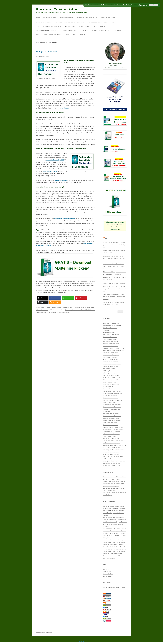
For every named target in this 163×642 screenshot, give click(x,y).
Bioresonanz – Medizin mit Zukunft (57, 9)
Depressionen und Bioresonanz (112, 364)
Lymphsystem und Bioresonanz (112, 404)
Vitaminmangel (66, 312)
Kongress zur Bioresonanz (110, 398)
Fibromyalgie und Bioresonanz (111, 377)
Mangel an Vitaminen (46, 51)
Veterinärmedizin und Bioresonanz (113, 456)
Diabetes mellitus (84, 26)
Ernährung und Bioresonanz (111, 375)
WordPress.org (107, 576)
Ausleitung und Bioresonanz (111, 344)
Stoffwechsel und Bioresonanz (83, 307)
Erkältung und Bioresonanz (110, 373)
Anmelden (106, 569)
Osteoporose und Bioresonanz (111, 418)
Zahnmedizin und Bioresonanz (111, 465)
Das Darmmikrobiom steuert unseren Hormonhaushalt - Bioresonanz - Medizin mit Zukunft (114, 508)
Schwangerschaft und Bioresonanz (113, 441)
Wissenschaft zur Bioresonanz (101, 30)
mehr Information (142, 4)
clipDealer (122, 587)
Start (38, 18)
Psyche (113, 22)
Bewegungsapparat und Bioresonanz (113, 350)
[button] (42, 298)
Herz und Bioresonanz (109, 389)
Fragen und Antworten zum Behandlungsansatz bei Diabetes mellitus (113, 513)
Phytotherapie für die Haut (110, 283)
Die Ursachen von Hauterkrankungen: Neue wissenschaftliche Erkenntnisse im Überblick (114, 297)
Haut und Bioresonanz (109, 386)
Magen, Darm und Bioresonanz (112, 407)
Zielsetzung (84, 30)
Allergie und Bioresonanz (110, 328)
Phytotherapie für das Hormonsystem (114, 250)
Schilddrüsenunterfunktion (98, 22)
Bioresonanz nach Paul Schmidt (81, 310)
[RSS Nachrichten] (107, 610)
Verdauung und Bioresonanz (111, 452)
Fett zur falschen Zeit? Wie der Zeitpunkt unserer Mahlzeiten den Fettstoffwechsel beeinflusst (114, 542)
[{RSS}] (107, 605)
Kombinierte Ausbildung (69, 30)
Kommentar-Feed (108, 574)
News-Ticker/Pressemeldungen (52, 34)
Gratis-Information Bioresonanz (87, 18)
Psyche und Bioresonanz (110, 422)
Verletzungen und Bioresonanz (111, 454)
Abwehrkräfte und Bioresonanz (112, 325)
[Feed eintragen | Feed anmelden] (106, 612)
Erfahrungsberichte (66, 18)
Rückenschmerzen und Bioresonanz (113, 427)
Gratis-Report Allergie (108, 18)
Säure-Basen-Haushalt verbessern (46, 30)
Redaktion (118, 30)
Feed (106, 238)
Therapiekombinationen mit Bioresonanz (114, 445)
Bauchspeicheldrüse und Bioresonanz (113, 348)
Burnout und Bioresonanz (110, 362)
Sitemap (81, 641)
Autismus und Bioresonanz (110, 346)
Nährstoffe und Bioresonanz (111, 413)
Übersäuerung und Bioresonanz (112, 447)
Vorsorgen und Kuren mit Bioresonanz (114, 461)
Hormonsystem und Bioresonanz (112, 393)
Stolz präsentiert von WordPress (44, 632)
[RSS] (104, 603)
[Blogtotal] (107, 601)
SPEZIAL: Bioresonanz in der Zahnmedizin (48, 26)
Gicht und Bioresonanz (109, 382)
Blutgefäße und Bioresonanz (111, 359)
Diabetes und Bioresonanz (110, 366)
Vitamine (59, 312)
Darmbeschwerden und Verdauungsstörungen (70, 22)
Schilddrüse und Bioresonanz (111, 434)
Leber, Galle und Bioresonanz (111, 402)
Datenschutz (83, 34)
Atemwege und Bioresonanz (111, 341)
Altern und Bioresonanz (109, 332)
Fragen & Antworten (49, 18)
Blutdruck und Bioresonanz (110, 357)
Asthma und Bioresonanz (110, 339)
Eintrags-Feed (107, 571)
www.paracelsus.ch (62, 108)
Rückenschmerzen (99, 26)
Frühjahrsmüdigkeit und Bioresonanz (113, 380)
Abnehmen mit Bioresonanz (111, 323)
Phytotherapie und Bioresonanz (112, 420)
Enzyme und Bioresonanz (110, 368)
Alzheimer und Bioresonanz (111, 334)
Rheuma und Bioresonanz (110, 425)
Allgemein (71, 307)
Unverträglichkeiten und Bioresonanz (113, 450)
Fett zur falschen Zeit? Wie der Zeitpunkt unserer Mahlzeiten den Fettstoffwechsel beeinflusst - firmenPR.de (114, 520)
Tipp (37, 34)
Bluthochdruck (70, 26)
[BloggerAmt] (107, 599)
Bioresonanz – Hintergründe (111, 355)
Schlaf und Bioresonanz (109, 436)
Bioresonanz (68, 310)
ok (153, 5)
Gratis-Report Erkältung (43, 22)
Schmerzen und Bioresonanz (111, 438)
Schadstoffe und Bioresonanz (111, 432)
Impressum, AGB (70, 34)
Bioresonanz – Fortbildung (110, 353)
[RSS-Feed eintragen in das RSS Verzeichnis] (107, 594)
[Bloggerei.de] (107, 621)
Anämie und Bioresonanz (110, 337)
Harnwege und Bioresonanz (111, 384)
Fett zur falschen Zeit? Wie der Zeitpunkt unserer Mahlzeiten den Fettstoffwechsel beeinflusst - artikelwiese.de (114, 531)
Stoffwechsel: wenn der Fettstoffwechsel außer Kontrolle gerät (115, 524)
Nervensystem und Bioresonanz (112, 416)
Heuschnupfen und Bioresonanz (112, 391)
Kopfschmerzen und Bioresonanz (112, 400)
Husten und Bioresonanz (110, 395)
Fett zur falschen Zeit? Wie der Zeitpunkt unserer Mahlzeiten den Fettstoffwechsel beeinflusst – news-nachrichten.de (114, 551)
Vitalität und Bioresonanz (110, 459)
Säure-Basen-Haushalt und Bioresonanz (114, 429)
